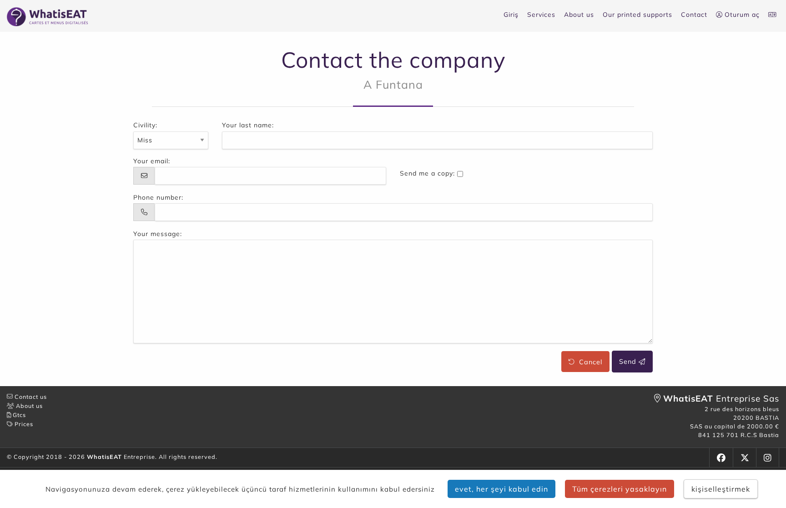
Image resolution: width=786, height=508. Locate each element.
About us (579, 14)
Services (541, 14)
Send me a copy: (427, 173)
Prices (23, 424)
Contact (694, 14)
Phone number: (158, 197)
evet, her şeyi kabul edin (501, 488)
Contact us (30, 396)
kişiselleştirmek (720, 488)
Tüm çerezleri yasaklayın (619, 488)
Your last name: (248, 125)
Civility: (145, 125)
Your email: (151, 161)
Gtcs (18, 414)
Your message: (157, 234)
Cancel (588, 361)
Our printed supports (637, 14)
